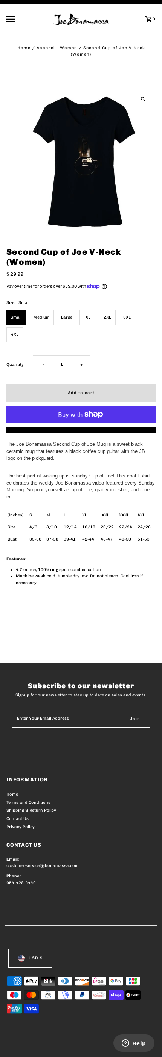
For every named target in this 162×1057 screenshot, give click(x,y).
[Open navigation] (27, 19)
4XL (14, 334)
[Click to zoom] (143, 99)
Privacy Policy (20, 826)
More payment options (81, 429)
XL (88, 317)
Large (66, 317)
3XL (127, 317)
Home (24, 47)
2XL (107, 317)
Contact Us (17, 818)
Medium (41, 317)
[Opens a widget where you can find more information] (133, 1043)
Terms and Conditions (28, 802)
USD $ (36, 958)
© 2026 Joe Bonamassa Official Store (46, 1042)
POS (94, 1042)
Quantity (15, 364)
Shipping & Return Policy (31, 810)
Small (16, 317)
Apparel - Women (57, 47)
